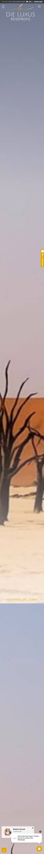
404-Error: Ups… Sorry (22, 599)
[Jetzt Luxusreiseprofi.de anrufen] (3, 6)
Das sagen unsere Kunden (17, 2)
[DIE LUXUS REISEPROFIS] (20, 6)
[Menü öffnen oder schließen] (39, 6)
